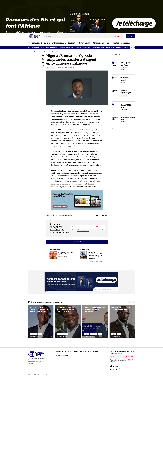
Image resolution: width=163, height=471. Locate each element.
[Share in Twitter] (43, 59)
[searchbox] (78, 36)
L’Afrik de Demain (62, 356)
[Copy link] (43, 66)
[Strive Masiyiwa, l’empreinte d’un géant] (115, 107)
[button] (29, 43)
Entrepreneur (124, 96)
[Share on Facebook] (43, 55)
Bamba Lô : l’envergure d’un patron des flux (125, 92)
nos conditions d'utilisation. (83, 231)
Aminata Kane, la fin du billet (127, 118)
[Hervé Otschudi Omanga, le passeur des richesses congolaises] (115, 65)
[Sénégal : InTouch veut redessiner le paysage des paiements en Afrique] (40, 321)
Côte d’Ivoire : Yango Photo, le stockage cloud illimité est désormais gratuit (114, 47)
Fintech (48, 67)
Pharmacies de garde (90, 351)
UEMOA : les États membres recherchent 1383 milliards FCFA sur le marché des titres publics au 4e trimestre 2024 (59, 47)
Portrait (53, 67)
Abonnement (77, 351)
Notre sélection (93, 334)
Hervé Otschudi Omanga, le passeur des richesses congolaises (126, 64)
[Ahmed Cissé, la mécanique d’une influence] (115, 80)
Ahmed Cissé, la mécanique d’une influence (125, 78)
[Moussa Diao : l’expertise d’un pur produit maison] (122, 321)
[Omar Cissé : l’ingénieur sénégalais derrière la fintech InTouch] (68, 321)
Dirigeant (123, 69)
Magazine (59, 351)
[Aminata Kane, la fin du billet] (115, 120)
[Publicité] (81, 16)
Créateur (60, 256)
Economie (91, 261)
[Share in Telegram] (43, 62)
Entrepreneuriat (33, 334)
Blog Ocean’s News (37, 51)
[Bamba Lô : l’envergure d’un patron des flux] (115, 93)
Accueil (29, 51)
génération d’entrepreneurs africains (85, 181)
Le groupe (67, 351)
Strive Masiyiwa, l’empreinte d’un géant (125, 105)
